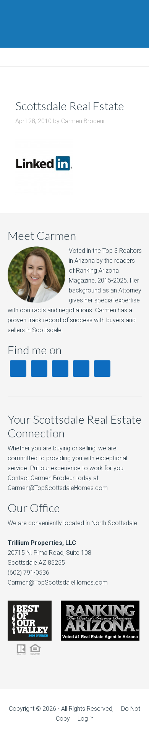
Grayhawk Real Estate (74, 24)
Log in (86, 718)
